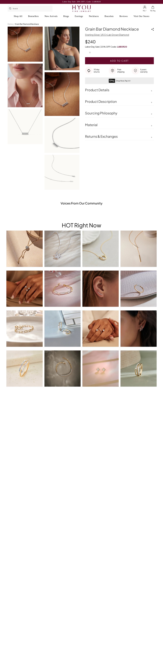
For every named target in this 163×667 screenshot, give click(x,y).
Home (10, 24)
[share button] (152, 29)
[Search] (10, 8)
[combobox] (32, 8)
